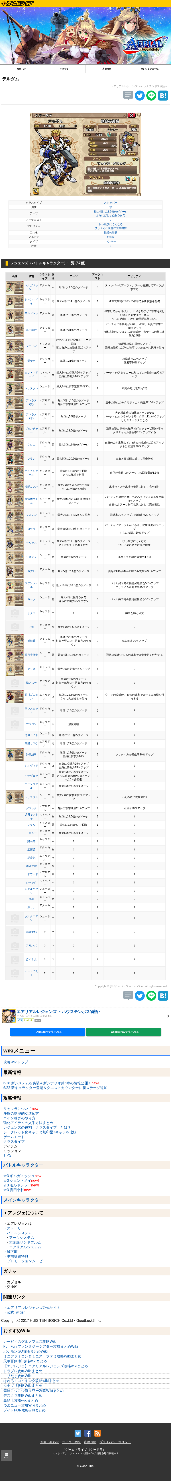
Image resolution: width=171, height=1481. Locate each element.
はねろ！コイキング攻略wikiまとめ (31, 1381)
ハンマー (110, 241)
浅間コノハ (31, 486)
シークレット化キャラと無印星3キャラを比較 (40, 1132)
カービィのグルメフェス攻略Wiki (30, 1341)
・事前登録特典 (15, 1256)
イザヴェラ (31, 775)
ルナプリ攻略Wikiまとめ (22, 1386)
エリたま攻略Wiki (17, 1376)
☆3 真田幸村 (13, 1190)
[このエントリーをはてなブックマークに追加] (163, 99)
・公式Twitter (13, 1312)
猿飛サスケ (31, 743)
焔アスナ (31, 682)
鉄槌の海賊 (110, 232)
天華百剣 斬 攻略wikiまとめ (25, 1361)
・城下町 (10, 1252)
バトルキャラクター (23, 1165)
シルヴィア (31, 765)
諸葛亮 (31, 841)
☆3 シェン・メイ (17, 1180)
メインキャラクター (23, 1200)
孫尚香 (31, 640)
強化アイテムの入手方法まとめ (28, 1123)
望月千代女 (31, 654)
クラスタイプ (14, 1141)
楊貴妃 (31, 857)
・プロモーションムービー (24, 1261)
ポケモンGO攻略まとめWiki (25, 1351)
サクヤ (31, 613)
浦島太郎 (31, 932)
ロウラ (31, 528)
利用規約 (90, 1442)
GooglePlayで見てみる (124, 1031)
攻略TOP (21, 69)
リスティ (31, 557)
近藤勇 (31, 849)
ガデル (31, 571)
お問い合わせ (49, 1442)
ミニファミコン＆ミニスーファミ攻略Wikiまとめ (42, 1356)
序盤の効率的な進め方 (21, 1113)
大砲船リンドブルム (25, 1242)
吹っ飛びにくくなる (111, 224)
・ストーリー (14, 1228)
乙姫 (31, 627)
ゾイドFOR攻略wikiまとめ (24, 1410)
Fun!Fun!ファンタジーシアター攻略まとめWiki (40, 1346)
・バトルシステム (17, 1233)
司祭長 (111, 237)
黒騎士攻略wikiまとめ (20, 1400)
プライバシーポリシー (115, 1442)
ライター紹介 (71, 1442)
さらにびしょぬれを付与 (110, 215)
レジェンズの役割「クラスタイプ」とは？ (37, 1127)
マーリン (31, 345)
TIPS (7, 1155)
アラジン (31, 724)
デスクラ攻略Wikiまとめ (22, 1395)
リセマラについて (17, 1109)
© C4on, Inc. (85, 1466)
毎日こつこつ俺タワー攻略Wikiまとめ (33, 1390)
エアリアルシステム (25, 1247)
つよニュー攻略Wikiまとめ (24, 1405)
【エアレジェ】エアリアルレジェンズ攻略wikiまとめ (45, 1366)
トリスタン (31, 388)
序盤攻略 (106, 69)
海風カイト (31, 735)
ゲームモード (14, 1137)
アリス (31, 668)
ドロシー (31, 833)
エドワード (31, 874)
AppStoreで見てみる (49, 1031)
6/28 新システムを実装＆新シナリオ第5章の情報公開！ (47, 1083)
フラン (31, 458)
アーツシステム (21, 1238)
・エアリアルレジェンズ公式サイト (31, 1308)
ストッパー (110, 202)
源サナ (31, 360)
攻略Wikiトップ (15, 1062)
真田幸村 (31, 330)
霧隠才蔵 (31, 866)
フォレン (31, 514)
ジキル (31, 824)
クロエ (31, 444)
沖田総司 (31, 754)
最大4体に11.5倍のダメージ (111, 211)
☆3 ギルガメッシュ (19, 1176)
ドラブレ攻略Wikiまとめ (22, 1371)
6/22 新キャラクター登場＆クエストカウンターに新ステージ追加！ (57, 1088)
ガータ (31, 599)
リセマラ (64, 69)
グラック (31, 808)
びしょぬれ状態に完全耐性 (111, 228)
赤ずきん (31, 959)
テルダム (31, 543)
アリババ (31, 945)
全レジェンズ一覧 (150, 69)
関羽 (31, 899)
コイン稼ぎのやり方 (19, 1118)
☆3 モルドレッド (17, 1185)
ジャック (31, 882)
